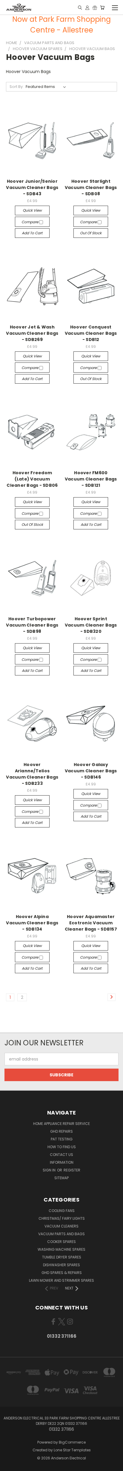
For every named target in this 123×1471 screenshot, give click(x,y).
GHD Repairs (61, 1131)
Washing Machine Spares (61, 1249)
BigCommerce (72, 1442)
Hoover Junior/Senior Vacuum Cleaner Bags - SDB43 (32, 187)
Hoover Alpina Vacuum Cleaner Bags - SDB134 (32, 923)
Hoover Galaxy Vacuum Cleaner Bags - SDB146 (91, 771)
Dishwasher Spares (61, 1264)
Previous (9, 1465)
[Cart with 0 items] (102, 7)
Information (61, 1162)
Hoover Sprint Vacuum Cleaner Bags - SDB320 (91, 625)
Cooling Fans (62, 1210)
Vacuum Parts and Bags (61, 1233)
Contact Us (61, 1154)
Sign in (49, 1170)
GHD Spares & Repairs (61, 1272)
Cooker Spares (61, 1241)
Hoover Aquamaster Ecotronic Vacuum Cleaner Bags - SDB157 (91, 923)
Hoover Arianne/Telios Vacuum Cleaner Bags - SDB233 (32, 774)
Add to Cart (32, 232)
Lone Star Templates (72, 1450)
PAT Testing (62, 1139)
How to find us (61, 1146)
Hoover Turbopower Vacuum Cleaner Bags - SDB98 (32, 625)
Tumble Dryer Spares (61, 1257)
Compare (30, 221)
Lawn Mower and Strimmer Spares (61, 1280)
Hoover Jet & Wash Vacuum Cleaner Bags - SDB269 (32, 333)
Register (72, 1170)
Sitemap (61, 1177)
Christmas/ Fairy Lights (62, 1218)
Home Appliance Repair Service (61, 1123)
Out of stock (91, 232)
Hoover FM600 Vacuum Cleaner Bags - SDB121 (91, 479)
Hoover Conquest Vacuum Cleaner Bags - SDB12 (91, 333)
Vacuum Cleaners (61, 1226)
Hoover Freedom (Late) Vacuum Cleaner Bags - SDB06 (32, 479)
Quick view (32, 210)
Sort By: (17, 86)
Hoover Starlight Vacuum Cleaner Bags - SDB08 (91, 187)
